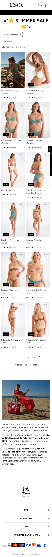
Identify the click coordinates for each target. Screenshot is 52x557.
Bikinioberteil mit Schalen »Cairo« (36, 291)
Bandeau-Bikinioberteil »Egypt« (35, 141)
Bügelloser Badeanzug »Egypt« (10, 241)
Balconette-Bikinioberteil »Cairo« (11, 341)
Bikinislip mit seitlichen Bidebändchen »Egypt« (37, 191)
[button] (20, 55)
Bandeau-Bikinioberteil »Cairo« (35, 241)
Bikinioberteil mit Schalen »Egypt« (11, 141)
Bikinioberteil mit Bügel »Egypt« (10, 91)
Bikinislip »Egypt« (8, 190)
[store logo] (16, 5)
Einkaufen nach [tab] (12, 34)
